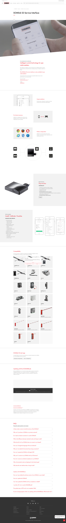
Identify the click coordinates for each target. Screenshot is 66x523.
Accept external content (34, 390)
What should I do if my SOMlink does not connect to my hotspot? (27, 442)
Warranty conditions (29, 509)
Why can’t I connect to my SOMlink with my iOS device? (25, 455)
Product (40, 197)
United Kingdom (62, 0)
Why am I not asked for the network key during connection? (26, 449)
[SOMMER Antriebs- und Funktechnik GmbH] (6, 3)
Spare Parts (18, 3)
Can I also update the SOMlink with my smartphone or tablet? (26, 481)
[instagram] (30, 503)
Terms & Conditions (42, 508)
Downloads (14, 3)
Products (11, 3)
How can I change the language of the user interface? (24, 445)
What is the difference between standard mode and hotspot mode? (27, 439)
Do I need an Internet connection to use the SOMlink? (24, 435)
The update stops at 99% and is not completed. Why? (24, 488)
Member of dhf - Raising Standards (31, 511)
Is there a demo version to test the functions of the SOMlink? (26, 429)
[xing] (38, 503)
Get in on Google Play (27, 358)
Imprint (40, 509)
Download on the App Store (18, 358)
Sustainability (15, 511)
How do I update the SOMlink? (20, 478)
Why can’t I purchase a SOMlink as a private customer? (25, 432)
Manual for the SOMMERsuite (17, 407)
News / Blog (15, 509)
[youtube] (33, 503)
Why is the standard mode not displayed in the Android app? (26, 462)
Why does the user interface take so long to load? (23, 465)
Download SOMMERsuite (17, 405)
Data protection (42, 511)
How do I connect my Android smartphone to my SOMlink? (26, 458)
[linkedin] (35, 503)
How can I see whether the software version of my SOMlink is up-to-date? (29, 475)
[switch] (29, 390)
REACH (40, 512)
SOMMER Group (4, 0)
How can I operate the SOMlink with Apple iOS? (23, 452)
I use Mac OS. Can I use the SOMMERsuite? (22, 485)
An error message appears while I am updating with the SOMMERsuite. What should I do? (32, 491)
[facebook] (28, 503)
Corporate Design (15, 512)
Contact (21, 3)
